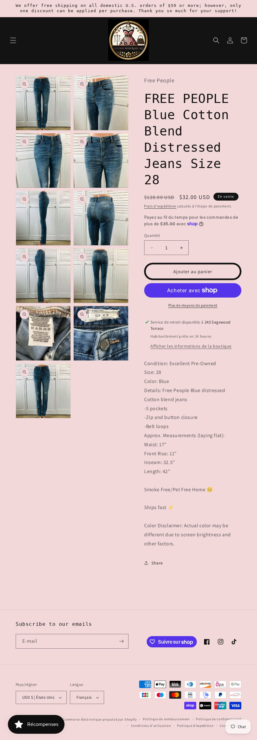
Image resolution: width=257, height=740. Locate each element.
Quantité (152, 235)
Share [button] (157, 563)
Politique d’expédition (195, 725)
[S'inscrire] (121, 641)
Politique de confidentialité (218, 719)
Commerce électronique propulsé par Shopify (100, 719)
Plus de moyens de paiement (193, 305)
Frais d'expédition (160, 206)
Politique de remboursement (166, 719)
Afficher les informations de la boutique (191, 346)
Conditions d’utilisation (151, 725)
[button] (13, 40)
